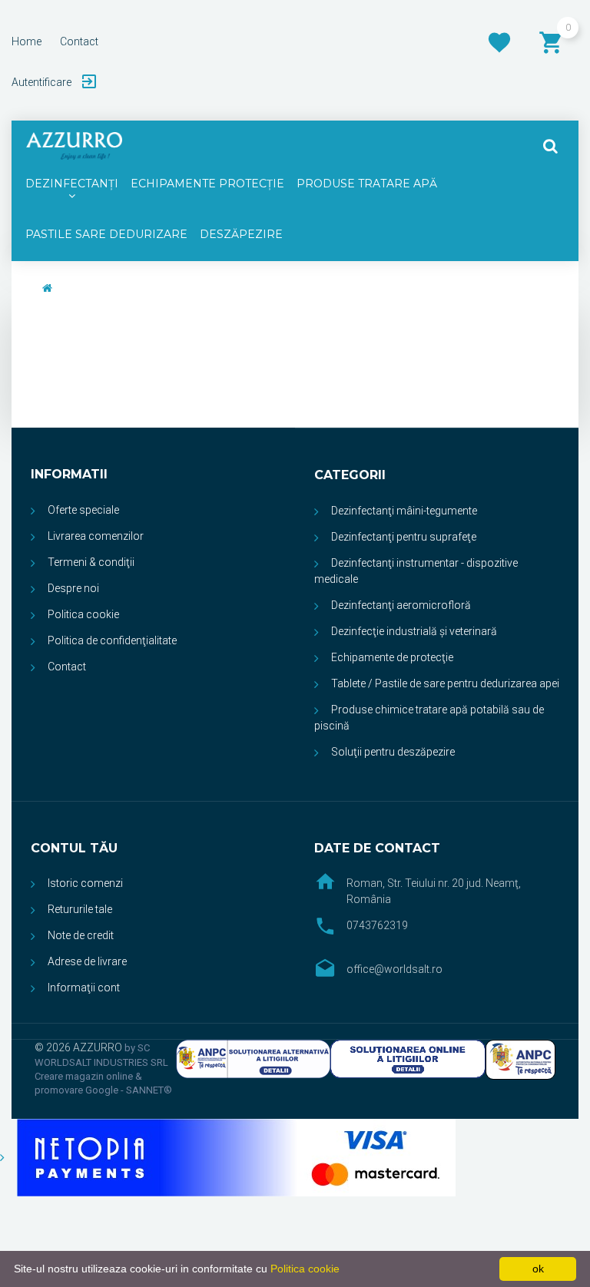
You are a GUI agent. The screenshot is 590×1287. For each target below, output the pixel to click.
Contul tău (74, 848)
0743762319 (377, 925)
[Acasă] (47, 288)
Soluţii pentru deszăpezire (393, 752)
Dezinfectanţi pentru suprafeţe (403, 537)
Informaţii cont (84, 987)
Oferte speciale (83, 510)
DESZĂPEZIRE (241, 234)
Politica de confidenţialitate (112, 640)
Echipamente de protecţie (392, 657)
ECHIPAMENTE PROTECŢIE (207, 183)
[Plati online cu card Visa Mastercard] (228, 1156)
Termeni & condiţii (91, 562)
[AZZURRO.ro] (74, 146)
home (26, 41)
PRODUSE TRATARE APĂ (367, 183)
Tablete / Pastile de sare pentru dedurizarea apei (445, 683)
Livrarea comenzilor (96, 536)
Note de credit (81, 935)
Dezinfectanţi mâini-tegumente (404, 511)
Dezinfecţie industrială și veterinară (414, 631)
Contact (67, 666)
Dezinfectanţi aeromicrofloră (401, 605)
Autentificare (43, 82)
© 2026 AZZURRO (79, 1047)
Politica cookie (83, 614)
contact (79, 41)
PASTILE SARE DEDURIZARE (106, 234)
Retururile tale (80, 909)
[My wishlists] (499, 42)
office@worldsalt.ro (394, 969)
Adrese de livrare (87, 961)
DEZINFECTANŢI (71, 183)
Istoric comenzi (85, 883)
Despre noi (73, 588)
